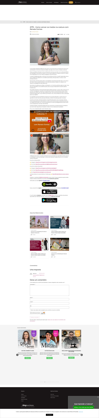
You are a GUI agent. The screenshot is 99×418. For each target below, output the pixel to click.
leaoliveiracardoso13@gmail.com (38, 275)
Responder (34, 276)
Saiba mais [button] (81, 411)
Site (30, 305)
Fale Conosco (53, 397)
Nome (31, 297)
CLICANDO (44, 180)
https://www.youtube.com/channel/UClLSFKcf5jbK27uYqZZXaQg (49, 170)
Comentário (32, 284)
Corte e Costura (49, 2)
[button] (17, 355)
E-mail (31, 301)
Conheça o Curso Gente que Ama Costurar (83, 407)
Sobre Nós (52, 394)
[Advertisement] (49, 12)
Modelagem (56, 2)
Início (21, 21)
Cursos (71, 2)
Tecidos (42, 2)
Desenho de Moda (64, 2)
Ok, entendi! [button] (49, 414)
